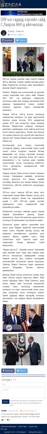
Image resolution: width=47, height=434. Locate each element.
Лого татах (4, 429)
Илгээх (6, 401)
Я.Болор (11, 31)
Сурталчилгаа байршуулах (8, 426)
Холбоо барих (22, 426)
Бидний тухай (33, 426)
